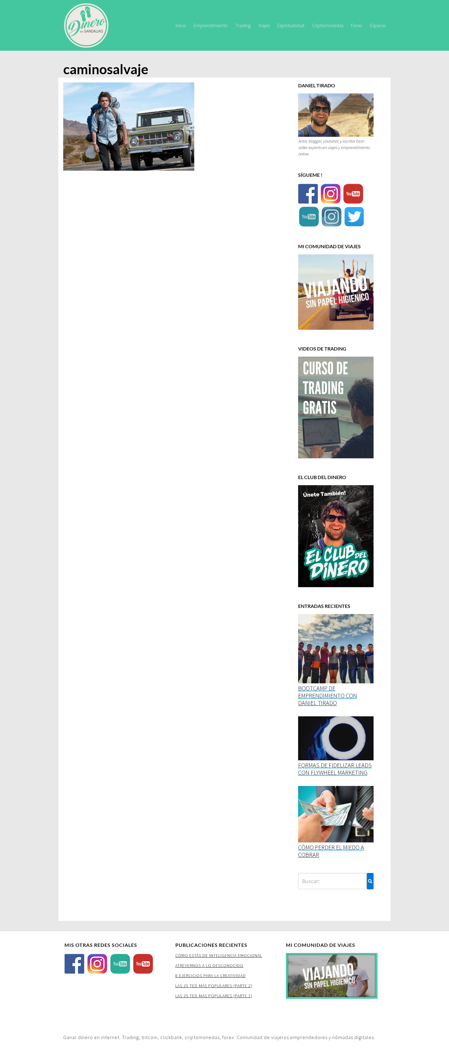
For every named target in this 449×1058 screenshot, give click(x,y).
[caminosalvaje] (128, 128)
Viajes (264, 25)
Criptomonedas (327, 25)
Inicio (181, 25)
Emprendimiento (211, 25)
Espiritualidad (290, 25)
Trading (242, 25)
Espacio (378, 25)
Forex (356, 25)
